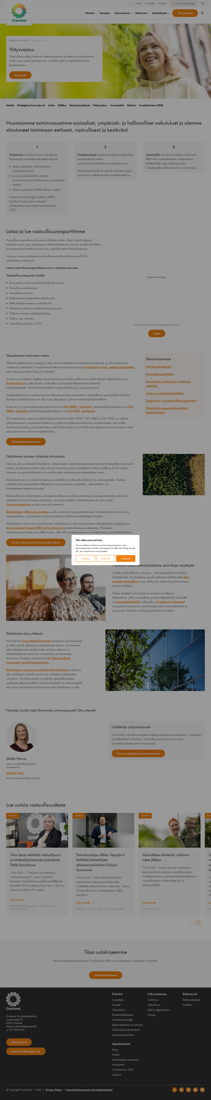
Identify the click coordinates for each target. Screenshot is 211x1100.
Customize (85, 558)
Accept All (125, 558)
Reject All (106, 558)
